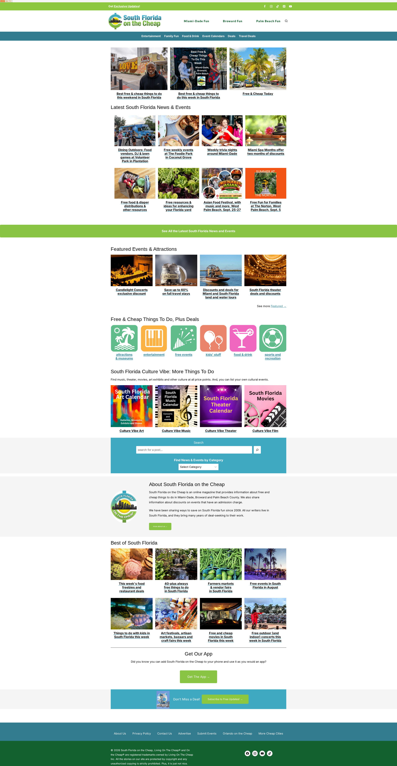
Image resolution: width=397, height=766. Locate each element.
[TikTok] (277, 6)
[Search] (257, 450)
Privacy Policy (141, 733)
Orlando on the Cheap (237, 733)
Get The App (196, 677)
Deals (231, 36)
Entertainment (151, 36)
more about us (159, 526)
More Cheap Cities (271, 733)
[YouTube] (290, 6)
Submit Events (206, 733)
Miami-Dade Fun (196, 21)
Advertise (184, 733)
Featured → (278, 306)
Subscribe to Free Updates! (224, 699)
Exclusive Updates (126, 6)
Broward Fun (232, 21)
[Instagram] (271, 6)
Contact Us (164, 733)
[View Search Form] (286, 21)
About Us (120, 733)
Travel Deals (247, 36)
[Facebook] (265, 6)
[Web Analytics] (198, 1)
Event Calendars (213, 36)
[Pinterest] (284, 6)
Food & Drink (190, 36)
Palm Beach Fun (268, 21)
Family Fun (171, 36)
